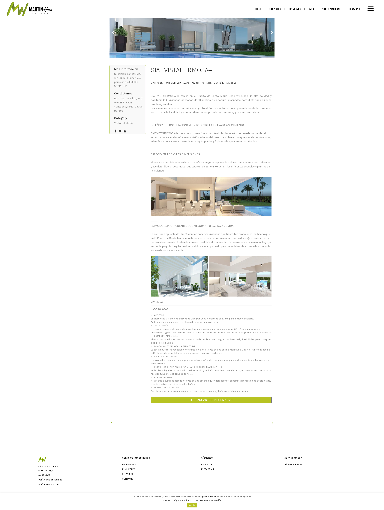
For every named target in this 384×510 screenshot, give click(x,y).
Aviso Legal (44, 474)
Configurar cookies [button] (181, 500)
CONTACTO (128, 478)
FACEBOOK (207, 464)
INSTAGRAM (207, 469)
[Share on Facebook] (115, 130)
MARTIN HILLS (130, 464)
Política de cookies (48, 484)
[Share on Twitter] (120, 130)
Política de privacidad (50, 479)
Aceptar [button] (192, 505)
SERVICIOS (128, 474)
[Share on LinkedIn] (124, 130)
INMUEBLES (128, 469)
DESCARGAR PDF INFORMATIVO (211, 399)
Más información (213, 500)
